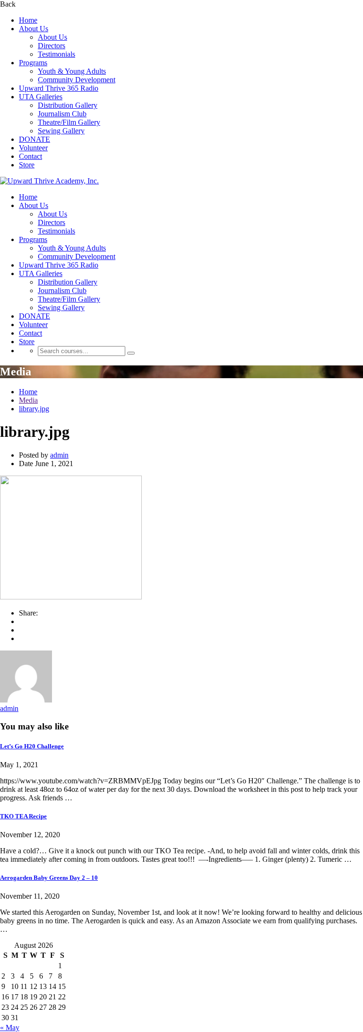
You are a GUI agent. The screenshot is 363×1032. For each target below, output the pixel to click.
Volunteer (33, 148)
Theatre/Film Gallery (69, 122)
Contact (30, 156)
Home (28, 20)
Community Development (76, 80)
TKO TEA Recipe (23, 816)
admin (59, 455)
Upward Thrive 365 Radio (58, 88)
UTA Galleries (40, 97)
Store (27, 165)
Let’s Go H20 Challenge (32, 746)
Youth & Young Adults (72, 71)
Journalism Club (62, 114)
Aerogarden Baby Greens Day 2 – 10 (49, 877)
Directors (51, 46)
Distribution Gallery (67, 105)
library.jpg (34, 409)
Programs (33, 63)
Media (28, 400)
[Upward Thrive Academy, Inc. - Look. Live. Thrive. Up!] (49, 181)
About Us (33, 29)
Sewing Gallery (61, 131)
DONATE (34, 139)
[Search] (131, 353)
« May (9, 1027)
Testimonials (56, 54)
